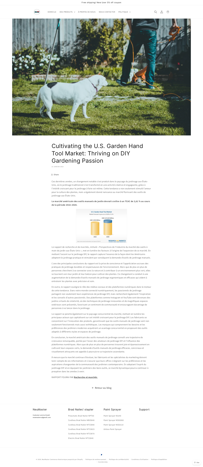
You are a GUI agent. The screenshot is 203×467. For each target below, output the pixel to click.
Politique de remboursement (96, 459)
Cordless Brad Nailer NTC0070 (81, 433)
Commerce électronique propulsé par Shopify (66, 459)
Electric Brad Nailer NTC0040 (80, 438)
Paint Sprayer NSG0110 (113, 424)
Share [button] (56, 174)
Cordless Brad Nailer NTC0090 (81, 424)
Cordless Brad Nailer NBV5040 (81, 420)
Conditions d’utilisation (139, 459)
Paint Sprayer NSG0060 (114, 420)
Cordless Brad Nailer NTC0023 (81, 429)
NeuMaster (45, 459)
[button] (67, 12)
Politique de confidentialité (119, 459)
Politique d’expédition (159, 459)
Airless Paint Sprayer (113, 429)
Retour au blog (103, 387)
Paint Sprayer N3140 (112, 415)
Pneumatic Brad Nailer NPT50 (81, 415)
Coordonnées (103, 462)
